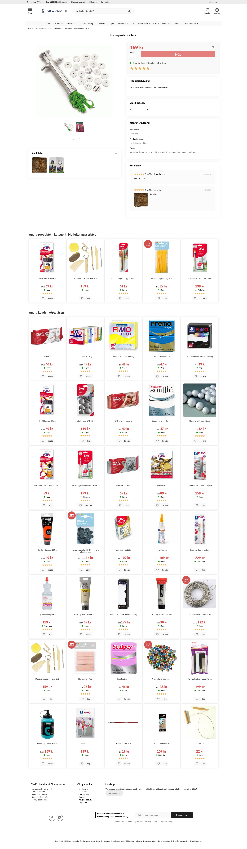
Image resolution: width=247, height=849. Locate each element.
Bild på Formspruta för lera (73, 139)
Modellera (166, 24)
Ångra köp (82, 802)
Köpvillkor (82, 792)
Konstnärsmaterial (191, 24)
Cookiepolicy (83, 794)
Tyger (112, 24)
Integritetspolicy (85, 800)
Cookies (81, 797)
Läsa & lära (178, 24)
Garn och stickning (86, 24)
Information (213, 2)
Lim (133, 24)
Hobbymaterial (122, 24)
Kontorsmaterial (144, 24)
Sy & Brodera (101, 24)
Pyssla (49, 24)
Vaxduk (156, 24)
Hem (29, 28)
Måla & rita (59, 24)
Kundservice (83, 789)
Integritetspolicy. (165, 821)
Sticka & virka (71, 24)
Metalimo (134, 133)
